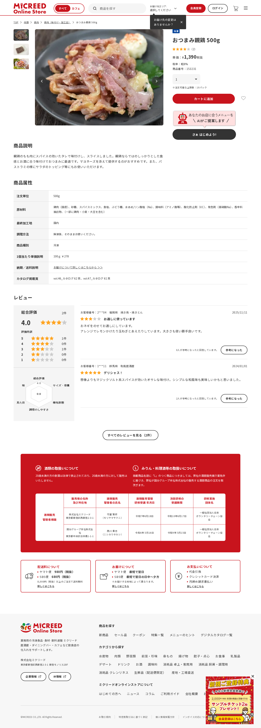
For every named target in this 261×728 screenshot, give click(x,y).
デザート (105, 664)
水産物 (104, 656)
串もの (168, 656)
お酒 (139, 664)
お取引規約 (105, 716)
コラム (150, 693)
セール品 (120, 635)
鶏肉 (36, 22)
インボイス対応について (196, 716)
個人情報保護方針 (165, 716)
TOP (16, 22)
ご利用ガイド (170, 693)
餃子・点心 (202, 656)
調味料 (152, 664)
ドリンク (124, 664)
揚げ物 (183, 656)
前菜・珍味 (149, 656)
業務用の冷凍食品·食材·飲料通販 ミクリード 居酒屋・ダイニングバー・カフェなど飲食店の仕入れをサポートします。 (50, 645)
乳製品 (235, 656)
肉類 (26, 22)
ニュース (133, 693)
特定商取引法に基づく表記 (133, 716)
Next (156, 81)
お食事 (220, 656)
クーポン (139, 635)
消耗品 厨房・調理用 (213, 664)
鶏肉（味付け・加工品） (57, 22)
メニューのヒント (182, 635)
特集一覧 (157, 635)
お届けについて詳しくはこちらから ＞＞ (78, 267)
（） (193, 49)
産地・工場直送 (183, 672)
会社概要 (191, 693)
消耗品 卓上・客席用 (178, 664)
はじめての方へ (110, 693)
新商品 (104, 635)
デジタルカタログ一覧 (217, 635)
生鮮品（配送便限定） (150, 672)
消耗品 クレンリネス (113, 672)
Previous (41, 81)
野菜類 (131, 656)
